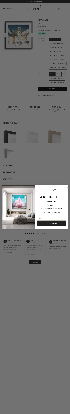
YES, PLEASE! (52, 224)
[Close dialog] (66, 187)
